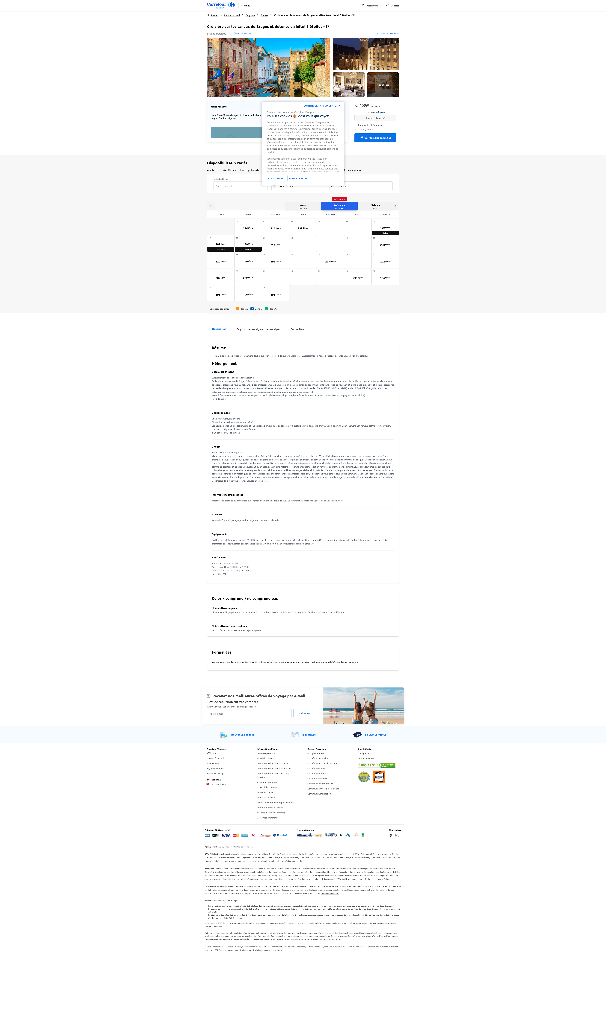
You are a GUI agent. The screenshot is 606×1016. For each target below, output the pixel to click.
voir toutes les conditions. (242, 846)
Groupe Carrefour (316, 753)
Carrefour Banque (316, 768)
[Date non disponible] (330, 227)
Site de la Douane (265, 758)
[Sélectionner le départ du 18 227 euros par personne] (330, 260)
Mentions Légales (265, 792)
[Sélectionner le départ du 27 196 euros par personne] (385, 276)
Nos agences (364, 753)
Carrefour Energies (316, 773)
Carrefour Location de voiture (322, 763)
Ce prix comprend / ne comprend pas (258, 329)
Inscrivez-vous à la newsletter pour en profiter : (231, 706)
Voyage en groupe (215, 768)
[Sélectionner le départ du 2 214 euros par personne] (275, 227)
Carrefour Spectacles (317, 758)
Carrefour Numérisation (319, 793)
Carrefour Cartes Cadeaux (320, 783)
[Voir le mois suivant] (395, 206)
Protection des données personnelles (275, 802)
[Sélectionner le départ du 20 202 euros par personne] (385, 260)
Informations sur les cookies (271, 807)
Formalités (297, 329)
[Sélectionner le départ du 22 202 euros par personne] (248, 276)
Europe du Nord (232, 15)
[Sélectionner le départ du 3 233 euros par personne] (303, 227)
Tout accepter (298, 178)
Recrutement (213, 763)
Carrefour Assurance (317, 778)
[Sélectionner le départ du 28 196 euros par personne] (220, 293)
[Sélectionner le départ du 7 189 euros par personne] (220, 243)
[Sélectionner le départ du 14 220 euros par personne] (220, 260)
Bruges (264, 15)
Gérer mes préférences (268, 817)
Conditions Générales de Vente (272, 763)
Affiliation (211, 753)
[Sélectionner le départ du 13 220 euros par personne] (385, 243)
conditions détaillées (330, 893)
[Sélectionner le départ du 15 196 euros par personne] (248, 260)
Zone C (273, 308)
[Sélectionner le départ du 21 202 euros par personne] (220, 276)
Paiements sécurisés (267, 782)
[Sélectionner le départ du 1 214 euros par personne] (248, 227)
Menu (247, 5)
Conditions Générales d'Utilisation (274, 768)
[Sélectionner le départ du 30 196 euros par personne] (275, 293)
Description (219, 328)
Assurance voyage (215, 773)
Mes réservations (366, 758)
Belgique (250, 15)
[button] (268, 67)
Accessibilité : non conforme (271, 812)
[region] (303, 144)
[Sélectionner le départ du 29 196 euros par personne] (248, 293)
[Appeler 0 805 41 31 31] (379, 765)
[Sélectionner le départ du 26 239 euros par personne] (357, 276)
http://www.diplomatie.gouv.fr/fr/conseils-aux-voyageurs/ (329, 661)
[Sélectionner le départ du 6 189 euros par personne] (385, 227)
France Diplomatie (266, 753)
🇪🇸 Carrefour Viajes (216, 783)
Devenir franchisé (215, 758)
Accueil (214, 15)
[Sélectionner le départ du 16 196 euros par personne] (275, 260)
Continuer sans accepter (320, 105)
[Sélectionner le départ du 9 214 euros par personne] (275, 243)
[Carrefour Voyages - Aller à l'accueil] (221, 5)
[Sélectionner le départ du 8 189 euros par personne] (248, 243)
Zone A (244, 308)
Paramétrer (276, 178)
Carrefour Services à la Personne (323, 788)
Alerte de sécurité (266, 797)
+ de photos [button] (383, 84)
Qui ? (332, 179)
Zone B (258, 308)
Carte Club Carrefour (267, 787)
